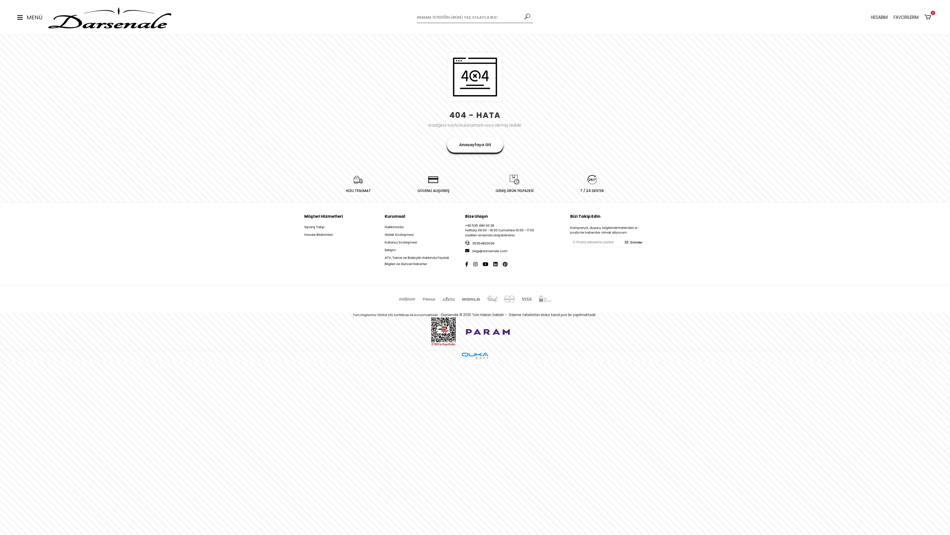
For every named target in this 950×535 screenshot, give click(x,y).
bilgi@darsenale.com (490, 251)
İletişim (390, 250)
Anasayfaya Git (475, 145)
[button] (929, 17)
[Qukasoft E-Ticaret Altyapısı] (475, 356)
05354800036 (483, 243)
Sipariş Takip (314, 227)
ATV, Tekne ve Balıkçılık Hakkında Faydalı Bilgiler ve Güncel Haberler (417, 260)
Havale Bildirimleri (318, 234)
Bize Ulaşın (476, 216)
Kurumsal (395, 216)
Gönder (636, 242)
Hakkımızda (394, 227)
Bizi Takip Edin (585, 216)
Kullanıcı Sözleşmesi (401, 242)
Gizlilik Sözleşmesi (399, 234)
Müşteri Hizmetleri (323, 216)
